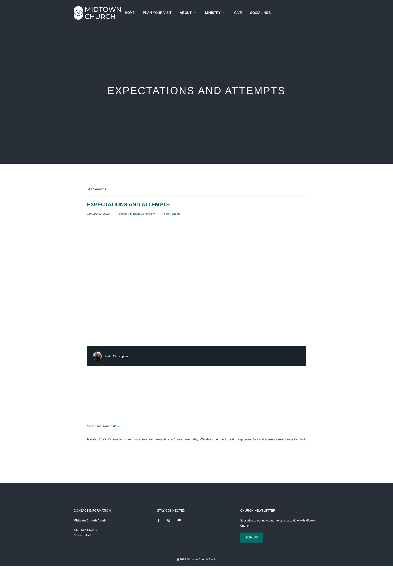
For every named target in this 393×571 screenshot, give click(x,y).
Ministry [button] (213, 13)
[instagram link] (158, 520)
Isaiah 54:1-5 (111, 426)
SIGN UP (251, 537)
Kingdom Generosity (141, 213)
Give (238, 13)
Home (130, 13)
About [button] (186, 13)
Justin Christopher (116, 356)
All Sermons (97, 189)
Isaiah (176, 213)
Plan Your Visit (157, 13)
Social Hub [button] (260, 13)
